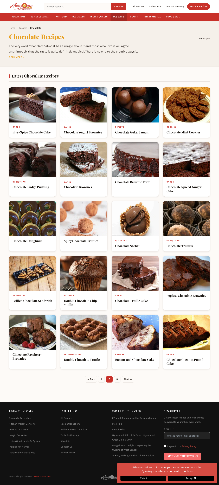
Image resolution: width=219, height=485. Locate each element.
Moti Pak (117, 423)
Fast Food (61, 17)
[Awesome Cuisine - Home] (24, 6)
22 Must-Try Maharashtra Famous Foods (134, 418)
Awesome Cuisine (42, 476)
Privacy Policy (68, 452)
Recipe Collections (70, 423)
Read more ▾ (16, 57)
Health (134, 17)
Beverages (78, 17)
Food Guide (173, 17)
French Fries (118, 429)
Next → (128, 379)
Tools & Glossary (175, 6)
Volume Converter (18, 429)
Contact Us (66, 446)
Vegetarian (18, 17)
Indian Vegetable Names (22, 452)
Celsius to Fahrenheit (20, 418)
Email (167, 429)
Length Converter (18, 435)
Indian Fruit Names (19, 446)
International (152, 17)
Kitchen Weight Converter (22, 423)
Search (118, 6)
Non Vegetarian (39, 17)
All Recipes (138, 6)
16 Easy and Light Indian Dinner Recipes (133, 455)
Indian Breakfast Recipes (74, 429)
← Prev (91, 379)
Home (12, 28)
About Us (65, 441)
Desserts (119, 17)
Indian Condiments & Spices (24, 441)
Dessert (23, 28)
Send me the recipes (183, 456)
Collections (155, 6)
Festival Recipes (198, 6)
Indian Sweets (99, 17)
